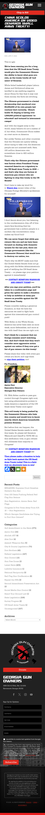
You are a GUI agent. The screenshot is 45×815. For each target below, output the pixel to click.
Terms (6, 757)
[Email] (18, 469)
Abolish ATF (10, 535)
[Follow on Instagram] (25, 694)
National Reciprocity (14, 572)
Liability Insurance (13, 569)
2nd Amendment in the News (18, 528)
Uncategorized (11, 609)
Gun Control (10, 558)
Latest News (10, 565)
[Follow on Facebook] (13, 694)
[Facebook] (7, 469)
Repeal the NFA (11, 580)
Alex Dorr (8, 539)
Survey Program (11, 601)
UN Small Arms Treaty (14, 605)
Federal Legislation (13, 554)
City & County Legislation (16, 547)
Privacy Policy (31, 755)
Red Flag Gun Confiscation (16, 576)
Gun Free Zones (11, 561)
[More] (23, 469)
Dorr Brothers (10, 550)
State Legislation (12, 597)
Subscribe (11, 762)
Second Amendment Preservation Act (21, 583)
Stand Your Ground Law (15, 594)
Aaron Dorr (9, 532)
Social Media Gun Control (16, 590)
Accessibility (22, 805)
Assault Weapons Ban (14, 543)
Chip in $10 (22, 12)
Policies (28, 802)
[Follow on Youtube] (31, 694)
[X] (12, 469)
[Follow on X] (19, 694)
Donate (22, 670)
